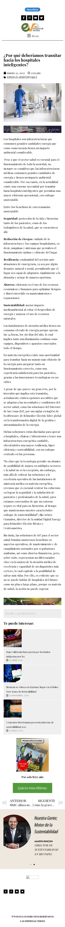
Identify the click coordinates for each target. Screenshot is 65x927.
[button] (32, 35)
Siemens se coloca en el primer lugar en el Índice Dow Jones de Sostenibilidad (32, 689)
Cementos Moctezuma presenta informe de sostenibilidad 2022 (30, 724)
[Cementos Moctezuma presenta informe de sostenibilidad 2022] (13, 709)
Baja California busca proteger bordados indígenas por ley (28, 654)
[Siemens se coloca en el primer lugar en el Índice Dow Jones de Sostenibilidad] (13, 673)
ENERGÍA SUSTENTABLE (22, 77)
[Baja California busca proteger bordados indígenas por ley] (13, 638)
